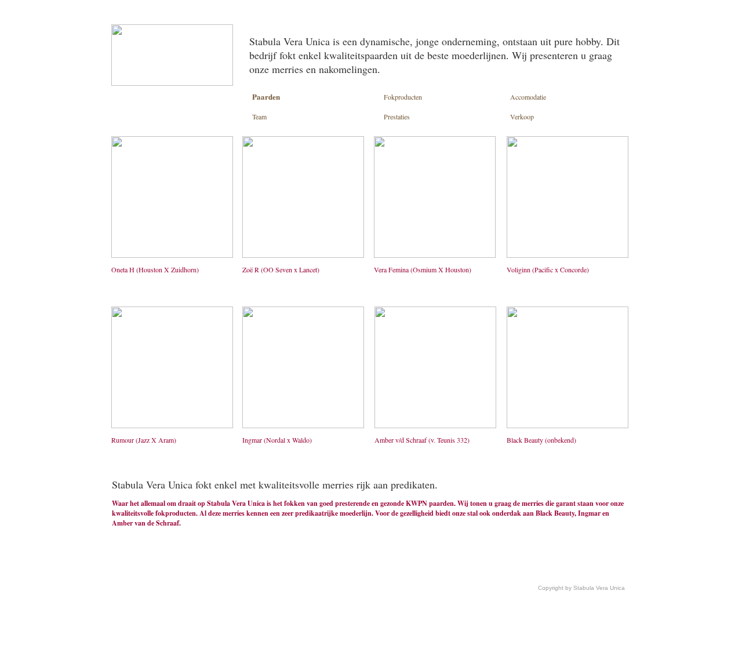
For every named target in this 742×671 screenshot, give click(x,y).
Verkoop (522, 116)
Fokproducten (403, 96)
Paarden (266, 96)
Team (259, 116)
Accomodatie (528, 96)
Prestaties (397, 116)
